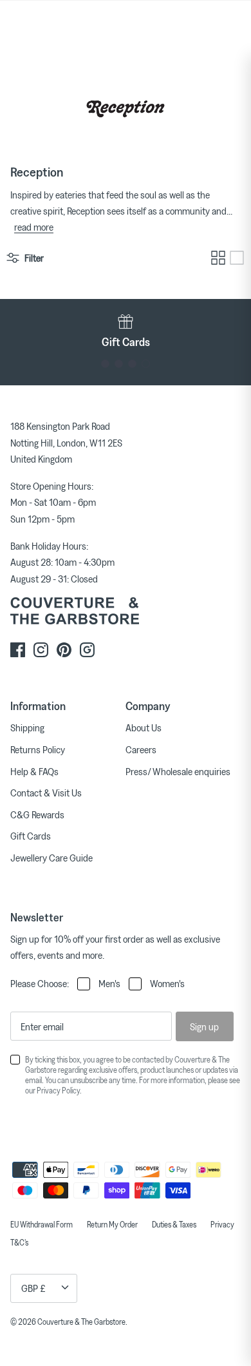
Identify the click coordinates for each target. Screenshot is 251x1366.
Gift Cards (30, 836)
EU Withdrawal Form (41, 1224)
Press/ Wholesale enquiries (178, 771)
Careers (141, 749)
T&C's (19, 1242)
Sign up (204, 1026)
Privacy (222, 1224)
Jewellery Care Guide (51, 857)
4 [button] (146, 364)
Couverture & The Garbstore (81, 1321)
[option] (125, 330)
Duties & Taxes (174, 1224)
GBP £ (33, 1288)
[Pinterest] (64, 649)
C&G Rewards (37, 814)
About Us (144, 727)
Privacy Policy (58, 1090)
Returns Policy (37, 749)
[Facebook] (17, 649)
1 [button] (105, 364)
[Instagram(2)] (87, 649)
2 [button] (119, 364)
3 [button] (132, 364)
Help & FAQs (34, 771)
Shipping (27, 727)
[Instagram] (40, 649)
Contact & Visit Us (46, 792)
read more (33, 227)
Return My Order (112, 1224)
